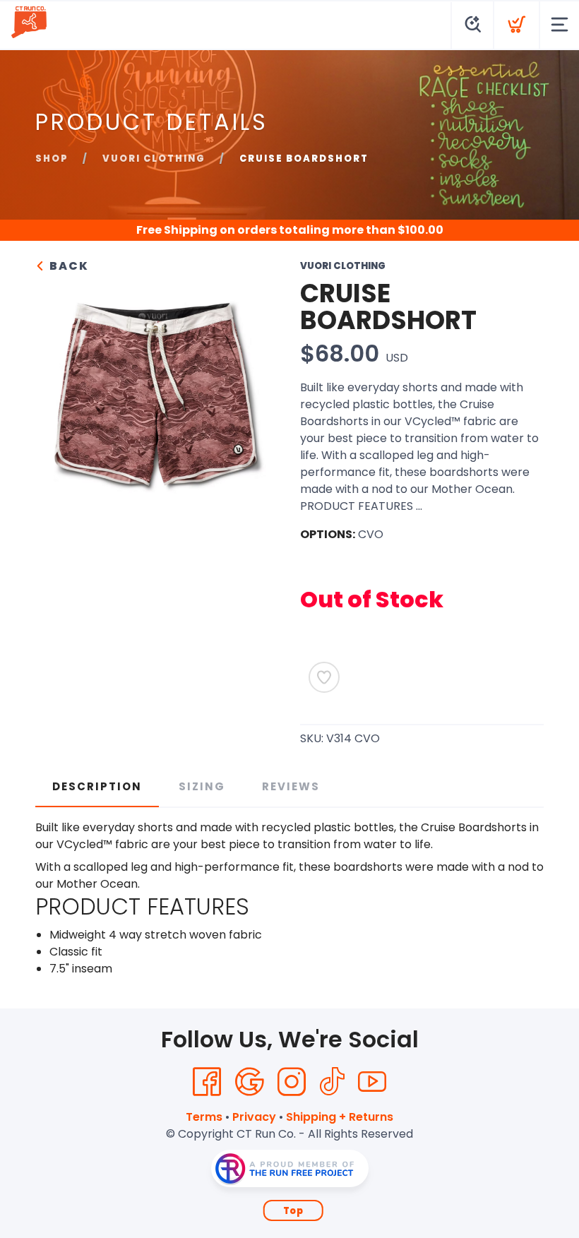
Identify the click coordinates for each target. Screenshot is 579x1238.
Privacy (254, 1117)
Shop (51, 158)
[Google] (249, 1082)
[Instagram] (291, 1082)
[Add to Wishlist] (324, 677)
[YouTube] (372, 1082)
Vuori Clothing (153, 158)
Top (293, 1211)
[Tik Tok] (332, 1082)
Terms (204, 1117)
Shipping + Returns (339, 1117)
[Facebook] (207, 1082)
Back (67, 266)
